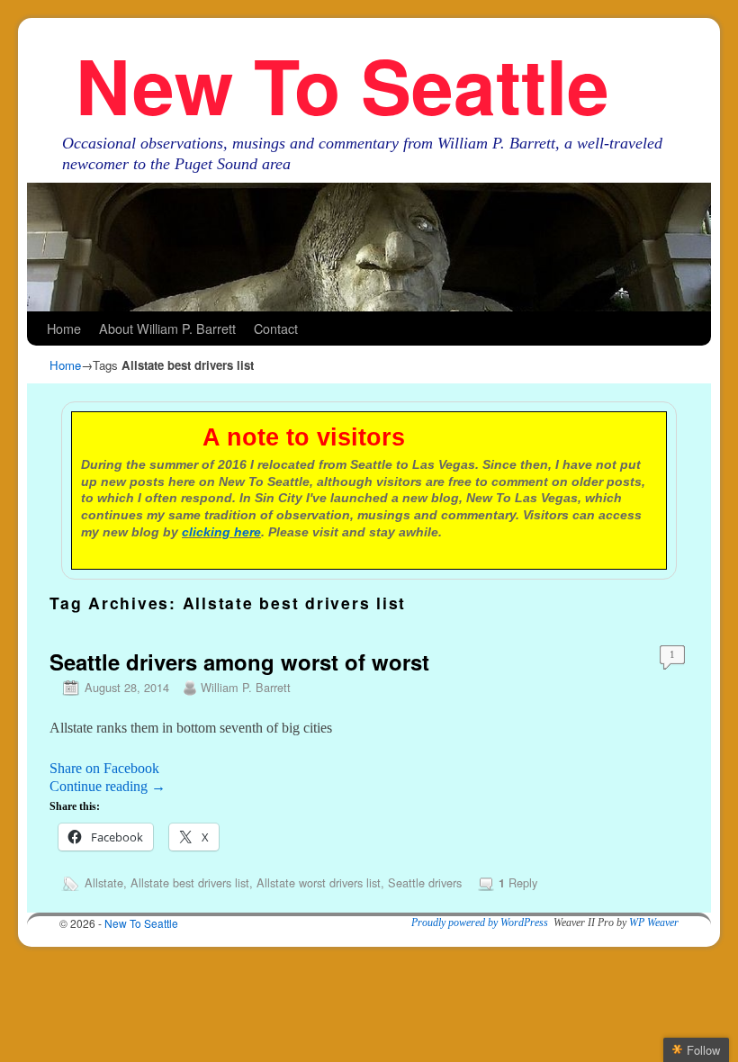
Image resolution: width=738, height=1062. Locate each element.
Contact (276, 328)
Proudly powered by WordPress (479, 922)
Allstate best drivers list (189, 882)
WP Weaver (654, 922)
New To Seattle (342, 84)
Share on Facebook (104, 768)
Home (64, 328)
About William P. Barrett (167, 328)
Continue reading (108, 786)
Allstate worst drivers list (318, 882)
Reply (518, 882)
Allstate (104, 882)
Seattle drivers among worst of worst (239, 661)
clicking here (221, 532)
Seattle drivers (425, 882)
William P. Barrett (246, 687)
